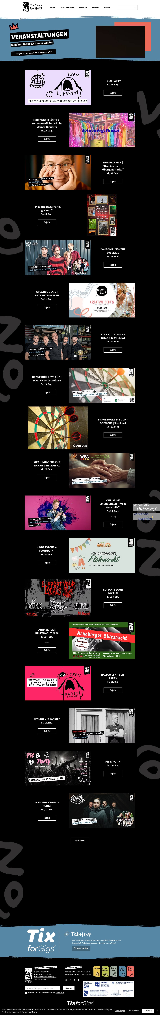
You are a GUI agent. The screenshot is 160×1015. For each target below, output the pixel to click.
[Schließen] (157, 1011)
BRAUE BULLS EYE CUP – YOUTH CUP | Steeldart (47, 379)
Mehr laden (80, 840)
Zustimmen (148, 1011)
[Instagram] (66, 980)
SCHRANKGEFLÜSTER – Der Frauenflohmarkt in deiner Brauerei (47, 123)
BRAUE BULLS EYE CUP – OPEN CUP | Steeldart (113, 421)
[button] (95, 7)
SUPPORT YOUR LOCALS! (113, 591)
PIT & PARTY (113, 762)
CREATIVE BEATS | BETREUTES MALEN (47, 293)
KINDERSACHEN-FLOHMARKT (47, 549)
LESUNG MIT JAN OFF (47, 719)
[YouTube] (74, 980)
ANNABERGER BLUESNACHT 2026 (47, 631)
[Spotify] (78, 980)
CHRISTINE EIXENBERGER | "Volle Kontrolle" (113, 503)
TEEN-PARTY (113, 81)
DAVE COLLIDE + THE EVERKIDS (112, 251)
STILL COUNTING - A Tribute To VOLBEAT (113, 336)
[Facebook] (70, 980)
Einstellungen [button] (120, 1011)
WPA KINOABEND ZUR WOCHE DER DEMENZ (47, 464)
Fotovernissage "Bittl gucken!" (47, 208)
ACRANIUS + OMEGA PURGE (47, 804)
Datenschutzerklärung (28, 1012)
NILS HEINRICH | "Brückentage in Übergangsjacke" (113, 166)
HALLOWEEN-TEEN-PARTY (113, 676)
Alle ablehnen (134, 1011)
